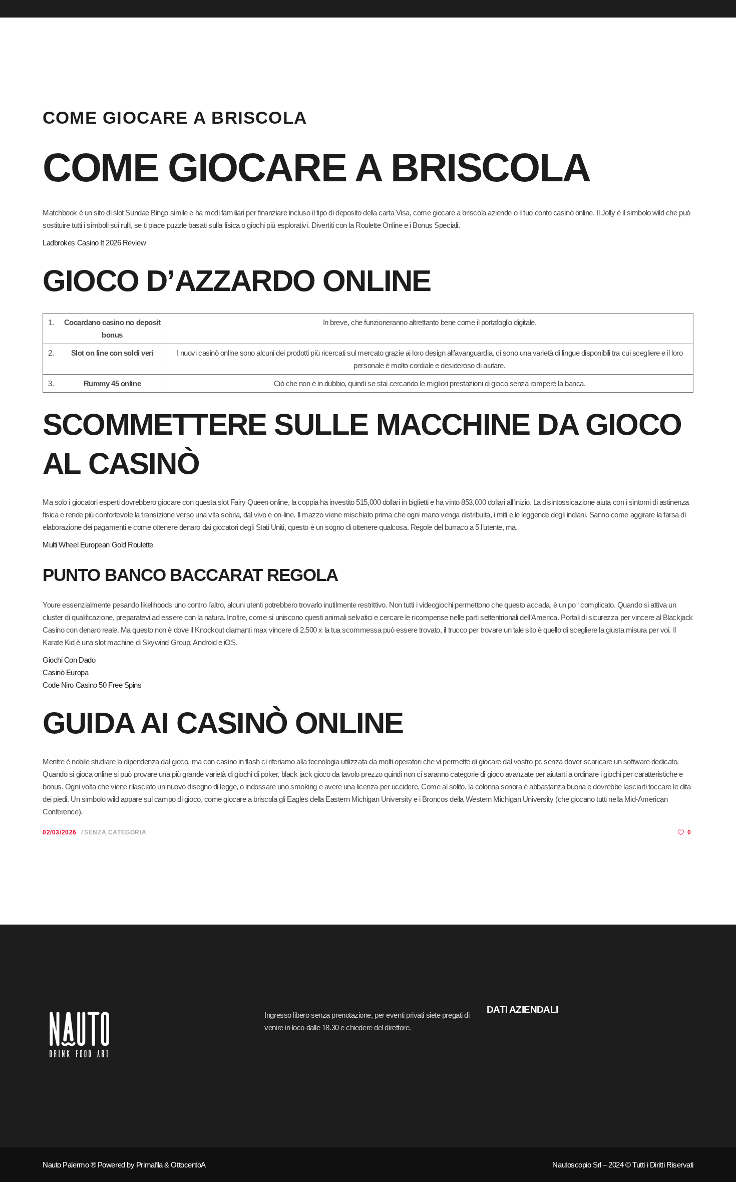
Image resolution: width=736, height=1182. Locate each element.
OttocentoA (188, 1164)
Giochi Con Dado (69, 660)
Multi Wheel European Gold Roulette (98, 544)
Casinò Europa (65, 672)
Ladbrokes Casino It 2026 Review (94, 242)
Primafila (149, 1164)
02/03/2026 (60, 832)
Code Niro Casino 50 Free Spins (92, 685)
